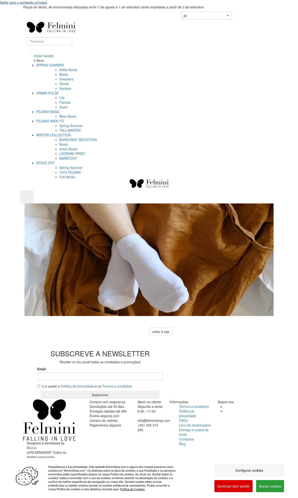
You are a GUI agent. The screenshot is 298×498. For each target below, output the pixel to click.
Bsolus (32, 447)
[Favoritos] (30, 51)
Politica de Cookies (132, 489)
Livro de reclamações (195, 425)
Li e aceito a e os (87, 386)
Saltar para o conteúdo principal (23, 2)
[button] (206, 16)
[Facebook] (226, 406)
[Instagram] (226, 411)
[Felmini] (49, 419)
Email (41, 369)
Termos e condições (117, 386)
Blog (182, 443)
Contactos (186, 439)
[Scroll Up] (27, 196)
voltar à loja (160, 331)
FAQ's (183, 420)
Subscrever (100, 394)
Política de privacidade (77, 386)
